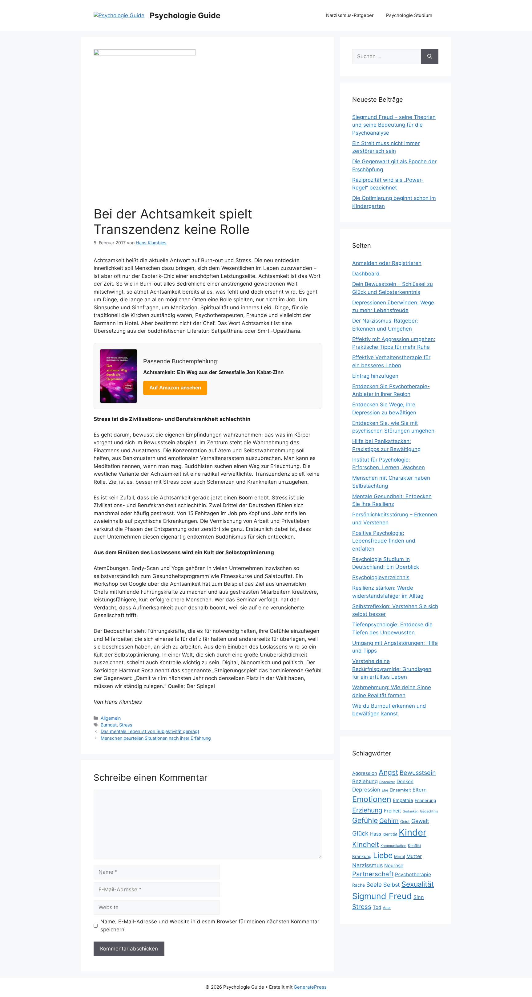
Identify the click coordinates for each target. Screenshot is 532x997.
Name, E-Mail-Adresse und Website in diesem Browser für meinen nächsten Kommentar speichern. (209, 925)
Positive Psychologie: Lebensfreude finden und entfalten (383, 541)
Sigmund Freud (382, 896)
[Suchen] (429, 56)
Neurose (393, 866)
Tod (377, 907)
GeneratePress (310, 987)
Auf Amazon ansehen (175, 388)
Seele (374, 884)
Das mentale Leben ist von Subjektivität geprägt (150, 731)
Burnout (109, 724)
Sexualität (417, 884)
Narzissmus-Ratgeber (350, 15)
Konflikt (414, 845)
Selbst (391, 884)
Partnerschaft (372, 874)
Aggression (364, 773)
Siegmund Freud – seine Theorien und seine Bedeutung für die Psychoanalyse (394, 125)
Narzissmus (367, 865)
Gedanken (410, 811)
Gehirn (389, 820)
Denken (405, 781)
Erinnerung (425, 800)
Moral (399, 856)
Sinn (418, 897)
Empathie (403, 800)
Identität (390, 834)
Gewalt (420, 821)
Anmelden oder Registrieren (386, 263)
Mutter (414, 856)
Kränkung (362, 856)
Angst (388, 772)
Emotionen (371, 799)
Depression (366, 789)
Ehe (385, 790)
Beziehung (365, 781)
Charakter (387, 782)
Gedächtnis (429, 811)
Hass (375, 834)
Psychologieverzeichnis (380, 577)
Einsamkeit (400, 789)
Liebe (383, 855)
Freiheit (392, 811)
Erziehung (367, 810)
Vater (387, 907)
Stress (125, 724)
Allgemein (111, 718)
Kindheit (365, 844)
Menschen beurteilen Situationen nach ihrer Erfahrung (156, 738)
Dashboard (366, 274)
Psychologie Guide (185, 15)
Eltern (420, 790)
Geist (405, 821)
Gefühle (365, 820)
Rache (358, 885)
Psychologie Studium (409, 15)
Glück (360, 833)
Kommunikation (393, 846)
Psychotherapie (413, 874)
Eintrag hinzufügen (375, 376)
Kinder (412, 832)
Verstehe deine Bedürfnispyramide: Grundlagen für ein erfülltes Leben (391, 669)
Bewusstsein (418, 772)
